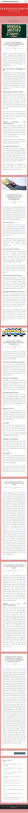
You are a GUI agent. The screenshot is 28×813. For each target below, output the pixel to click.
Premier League (21, 670)
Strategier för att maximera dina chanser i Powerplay (14, 342)
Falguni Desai (14, 807)
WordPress (16, 806)
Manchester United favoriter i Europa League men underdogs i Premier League (14, 659)
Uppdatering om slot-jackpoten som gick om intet (14, 483)
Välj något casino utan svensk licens (11, 780)
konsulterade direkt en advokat (11, 529)
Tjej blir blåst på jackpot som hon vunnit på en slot (14, 566)
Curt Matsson (19, 48)
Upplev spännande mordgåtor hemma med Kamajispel (14, 44)
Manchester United (19, 669)
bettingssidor (22, 607)
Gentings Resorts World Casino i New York (14, 580)
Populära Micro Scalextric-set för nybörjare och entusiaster (14, 197)
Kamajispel (12, 72)
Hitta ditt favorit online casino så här (12, 782)
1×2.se (5, 364)
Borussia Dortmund (9, 692)
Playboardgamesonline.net (10, 1)
